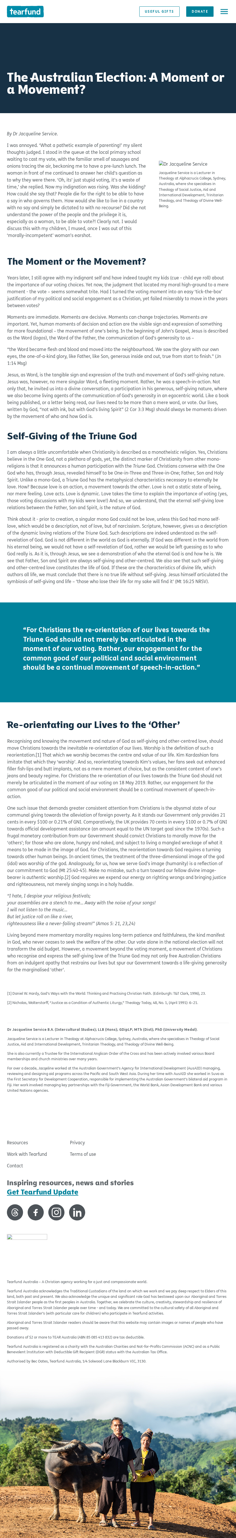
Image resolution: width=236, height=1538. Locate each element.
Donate (200, 12)
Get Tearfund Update (42, 1192)
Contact (15, 1166)
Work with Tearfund (27, 1154)
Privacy (77, 1142)
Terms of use (83, 1154)
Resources (17, 1142)
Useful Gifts (159, 12)
